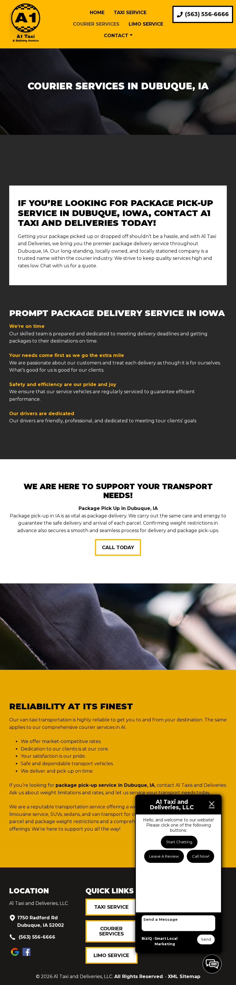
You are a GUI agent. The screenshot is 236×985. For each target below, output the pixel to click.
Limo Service (146, 24)
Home (97, 12)
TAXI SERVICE (111, 907)
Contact (117, 35)
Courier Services (96, 24)
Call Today (118, 547)
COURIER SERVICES (111, 931)
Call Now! (200, 856)
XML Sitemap (184, 976)
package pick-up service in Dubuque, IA (105, 785)
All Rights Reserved (138, 976)
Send (206, 939)
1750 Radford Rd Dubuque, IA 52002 (40, 921)
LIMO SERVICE (111, 955)
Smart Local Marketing (166, 941)
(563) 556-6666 (36, 937)
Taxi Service (130, 12)
